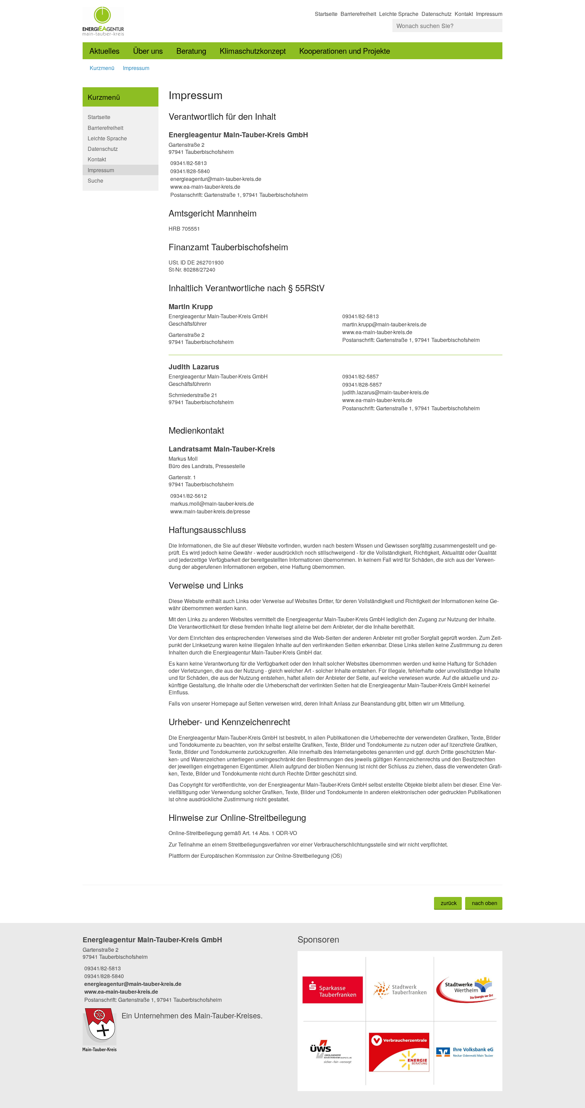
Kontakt (464, 14)
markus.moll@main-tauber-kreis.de (211, 503)
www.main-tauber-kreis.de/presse (209, 511)
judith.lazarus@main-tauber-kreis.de (385, 392)
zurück (449, 903)
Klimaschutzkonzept (253, 50)
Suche (95, 180)
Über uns (148, 50)
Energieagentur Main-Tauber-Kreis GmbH (238, 134)
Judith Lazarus (194, 366)
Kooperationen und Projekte (344, 50)
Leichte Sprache (398, 14)
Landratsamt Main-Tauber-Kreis (222, 449)
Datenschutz (436, 14)
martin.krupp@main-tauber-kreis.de (384, 324)
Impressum (489, 14)
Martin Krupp (191, 306)
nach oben (484, 903)
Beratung (191, 50)
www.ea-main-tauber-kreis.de (204, 186)
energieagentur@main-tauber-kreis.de (215, 179)
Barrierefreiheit (358, 14)
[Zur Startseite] (185, 21)
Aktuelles (104, 50)
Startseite (326, 14)
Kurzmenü (102, 68)
